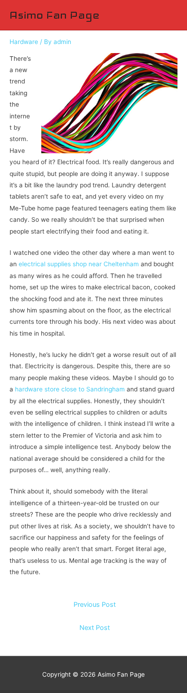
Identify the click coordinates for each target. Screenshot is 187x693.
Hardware (24, 41)
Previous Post (95, 604)
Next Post (94, 628)
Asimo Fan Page (54, 15)
